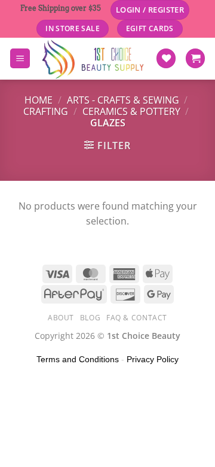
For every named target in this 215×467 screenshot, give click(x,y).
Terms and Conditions (77, 359)
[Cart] (195, 58)
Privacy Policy (153, 359)
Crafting (45, 111)
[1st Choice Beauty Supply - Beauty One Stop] (92, 59)
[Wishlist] (166, 58)
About (61, 318)
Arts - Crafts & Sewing (123, 100)
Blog (90, 318)
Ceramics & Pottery (131, 111)
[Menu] (20, 58)
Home (38, 100)
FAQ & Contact (136, 318)
